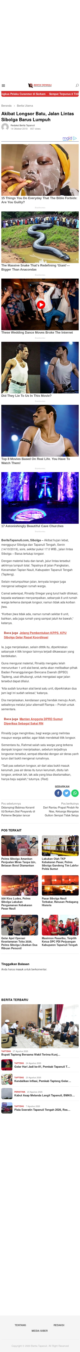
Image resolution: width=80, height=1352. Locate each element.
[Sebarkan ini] (58, 793)
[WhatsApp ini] (75, 793)
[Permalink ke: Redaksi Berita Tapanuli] (5, 126)
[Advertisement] (40, 40)
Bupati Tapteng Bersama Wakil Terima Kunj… (30, 1054)
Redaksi (59, 1325)
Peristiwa (19, 1091)
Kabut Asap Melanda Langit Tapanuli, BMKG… (44, 1095)
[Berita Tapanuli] (40, 85)
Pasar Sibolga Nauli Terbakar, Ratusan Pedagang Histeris (60, 901)
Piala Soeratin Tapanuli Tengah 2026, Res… (42, 1109)
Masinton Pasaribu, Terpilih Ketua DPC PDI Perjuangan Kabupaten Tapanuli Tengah (60, 941)
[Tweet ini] (66, 793)
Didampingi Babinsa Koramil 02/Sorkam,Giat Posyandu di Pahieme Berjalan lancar (18, 809)
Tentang (20, 1325)
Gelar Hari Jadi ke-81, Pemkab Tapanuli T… (42, 1066)
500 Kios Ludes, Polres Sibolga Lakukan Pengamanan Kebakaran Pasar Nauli (16, 903)
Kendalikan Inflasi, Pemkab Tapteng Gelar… (42, 1081)
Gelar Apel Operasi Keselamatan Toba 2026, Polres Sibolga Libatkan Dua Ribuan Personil (19, 943)
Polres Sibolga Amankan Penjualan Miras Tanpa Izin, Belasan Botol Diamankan (18, 862)
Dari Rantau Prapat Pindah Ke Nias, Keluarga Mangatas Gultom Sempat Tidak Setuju (61, 809)
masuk (19, 969)
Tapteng (6, 1051)
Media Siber (40, 1330)
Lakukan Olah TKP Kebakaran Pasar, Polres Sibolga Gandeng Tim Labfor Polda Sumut (60, 864)
